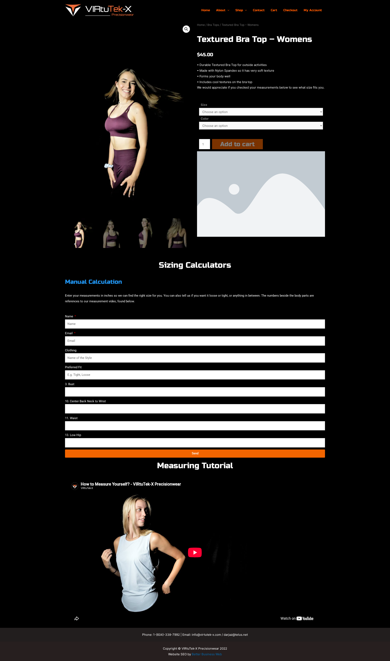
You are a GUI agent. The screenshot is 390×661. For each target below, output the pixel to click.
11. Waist (71, 418)
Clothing (70, 350)
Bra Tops (213, 24)
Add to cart (237, 144)
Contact (259, 10)
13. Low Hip (73, 435)
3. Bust (69, 384)
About (220, 10)
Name (69, 316)
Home (205, 10)
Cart (274, 10)
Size (204, 105)
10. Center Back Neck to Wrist (85, 401)
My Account (313, 10)
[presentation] (227, 10)
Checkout (290, 10)
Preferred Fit (73, 367)
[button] (186, 29)
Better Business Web (207, 654)
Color (205, 119)
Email (69, 333)
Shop (239, 10)
